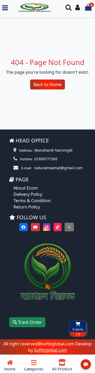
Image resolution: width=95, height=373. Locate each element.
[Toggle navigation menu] (5, 7)
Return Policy (26, 207)
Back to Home (47, 84)
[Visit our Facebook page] (23, 227)
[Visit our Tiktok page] (57, 227)
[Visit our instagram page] (46, 227)
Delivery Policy (27, 194)
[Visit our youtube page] (35, 227)
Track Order (29, 322)
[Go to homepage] (34, 8)
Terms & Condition (32, 200)
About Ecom (25, 188)
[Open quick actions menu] (86, 364)
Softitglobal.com (50, 350)
